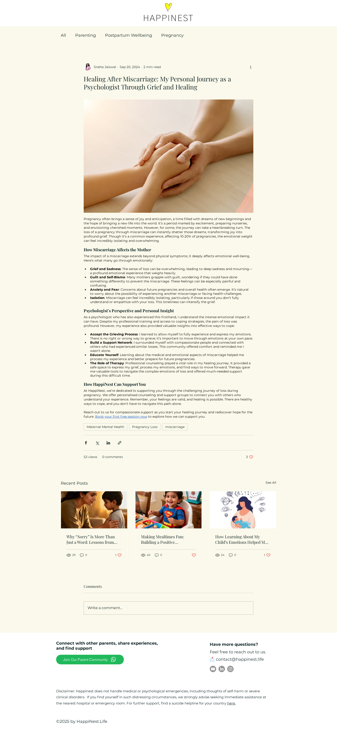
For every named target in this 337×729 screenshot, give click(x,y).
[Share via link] (119, 443)
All (63, 35)
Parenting (85, 35)
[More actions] (250, 67)
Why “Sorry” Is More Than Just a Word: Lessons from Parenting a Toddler (90, 539)
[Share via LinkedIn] (108, 443)
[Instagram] (230, 669)
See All (270, 482)
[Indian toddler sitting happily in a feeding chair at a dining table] (168, 509)
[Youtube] (213, 669)
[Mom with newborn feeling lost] (243, 509)
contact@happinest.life (240, 659)
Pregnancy (172, 35)
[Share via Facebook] (86, 443)
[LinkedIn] (221, 669)
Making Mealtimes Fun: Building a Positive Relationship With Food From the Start (168, 539)
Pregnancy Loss (144, 427)
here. (231, 703)
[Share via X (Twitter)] (97, 443)
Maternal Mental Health (105, 427)
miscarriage (175, 427)
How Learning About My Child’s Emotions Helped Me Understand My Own (241, 539)
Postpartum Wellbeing (128, 35)
